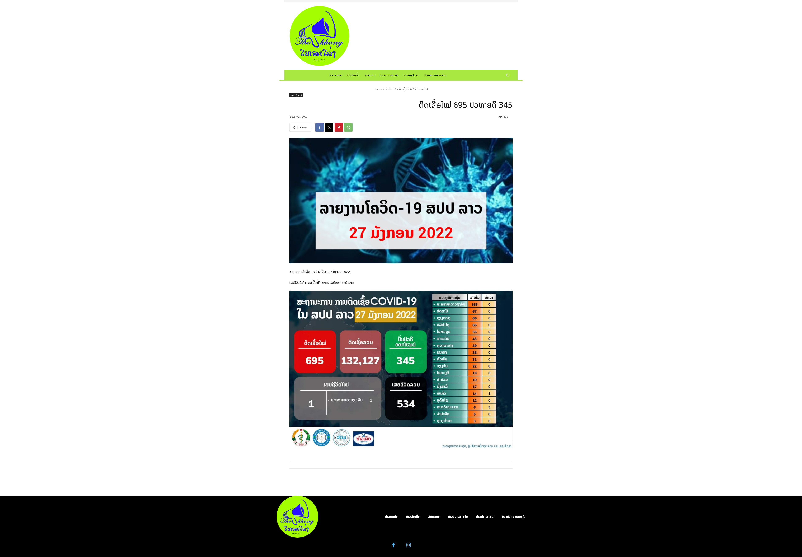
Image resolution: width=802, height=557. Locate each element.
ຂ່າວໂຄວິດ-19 (389, 89)
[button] (508, 75)
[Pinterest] (339, 127)
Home (376, 89)
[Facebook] (319, 127)
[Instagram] (408, 545)
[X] (329, 127)
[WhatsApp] (348, 127)
